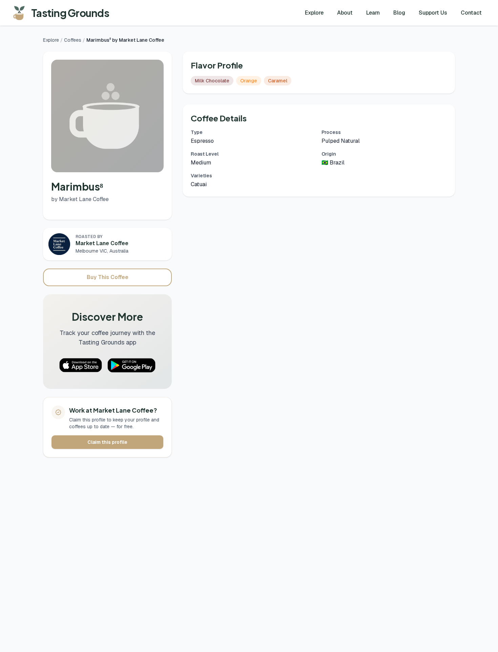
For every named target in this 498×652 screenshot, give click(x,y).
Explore (314, 12)
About (345, 12)
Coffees (72, 40)
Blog (399, 12)
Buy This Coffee (107, 277)
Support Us (433, 12)
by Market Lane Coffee (80, 199)
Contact (471, 12)
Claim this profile (107, 442)
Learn (373, 12)
